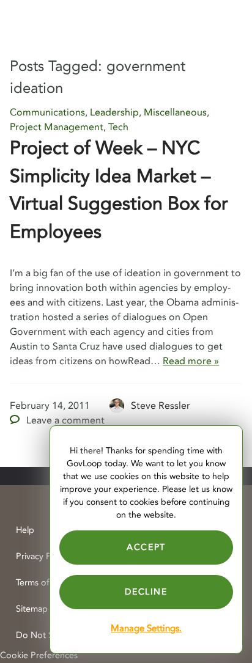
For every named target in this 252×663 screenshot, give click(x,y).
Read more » (191, 361)
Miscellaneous (175, 112)
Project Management (56, 127)
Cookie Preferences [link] (39, 655)
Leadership (114, 112)
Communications (47, 112)
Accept (146, 547)
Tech (118, 127)
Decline (146, 592)
